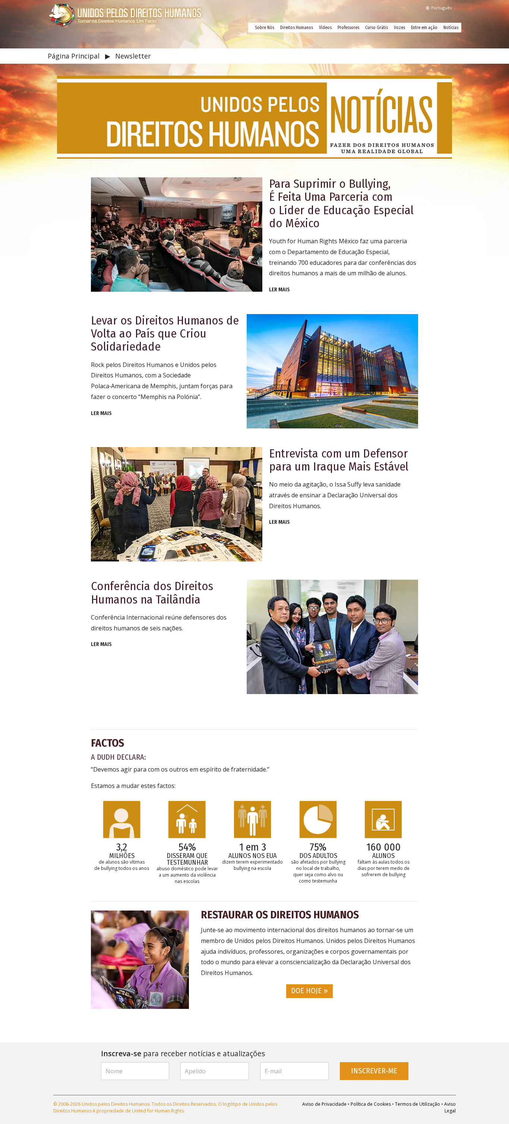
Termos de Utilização (417, 1104)
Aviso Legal (450, 1107)
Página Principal (74, 55)
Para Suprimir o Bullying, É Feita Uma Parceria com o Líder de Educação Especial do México (341, 203)
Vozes (399, 27)
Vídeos (325, 27)
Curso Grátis (376, 27)
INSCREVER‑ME (374, 1071)
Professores (348, 27)
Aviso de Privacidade (324, 1104)
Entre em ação (424, 27)
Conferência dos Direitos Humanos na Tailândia (152, 592)
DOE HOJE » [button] (309, 990)
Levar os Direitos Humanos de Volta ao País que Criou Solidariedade (165, 333)
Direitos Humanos (296, 27)
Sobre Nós (264, 27)
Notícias (450, 27)
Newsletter (133, 55)
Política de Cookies (371, 1104)
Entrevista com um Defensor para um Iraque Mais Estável (338, 460)
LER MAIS (279, 289)
